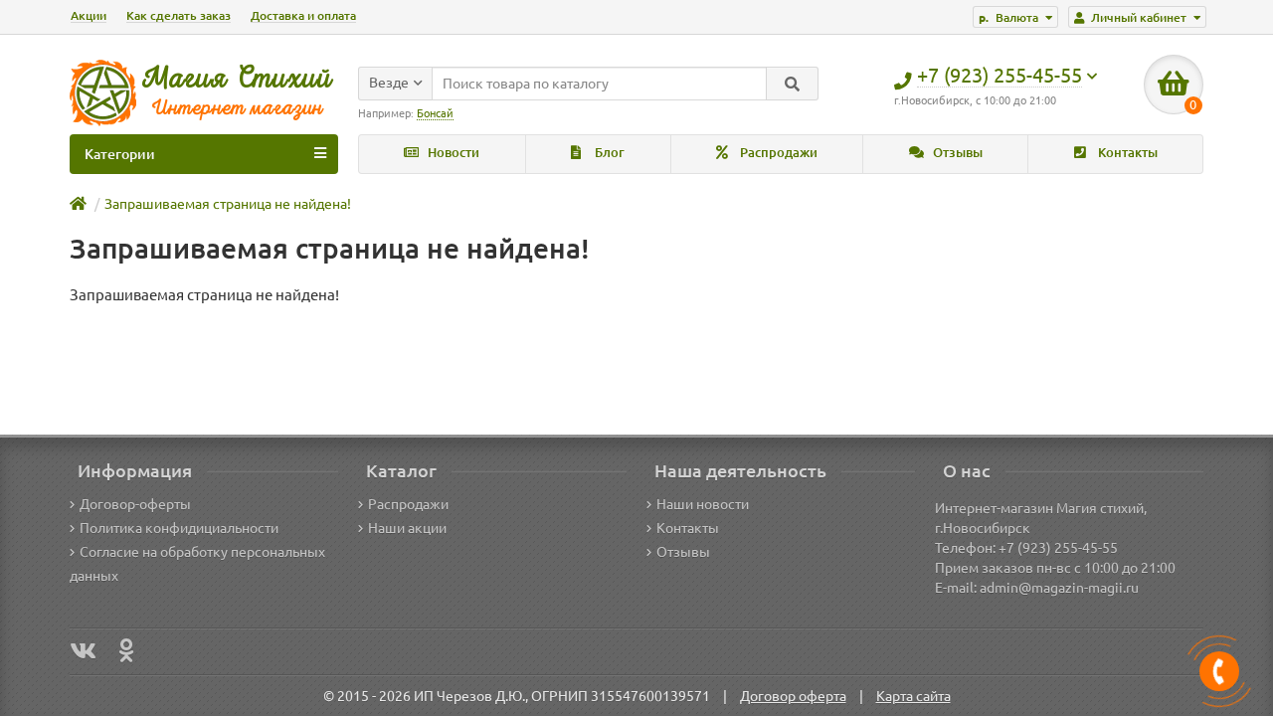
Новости (452, 152)
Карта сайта (913, 696)
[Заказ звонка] (1219, 671)
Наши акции (407, 528)
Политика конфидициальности (179, 528)
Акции (88, 15)
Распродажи (777, 152)
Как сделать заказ (178, 15)
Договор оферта (793, 696)
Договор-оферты (135, 504)
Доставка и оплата (303, 15)
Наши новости (702, 504)
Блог (608, 152)
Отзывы (956, 152)
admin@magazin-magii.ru (1059, 588)
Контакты (1126, 152)
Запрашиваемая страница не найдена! (227, 204)
